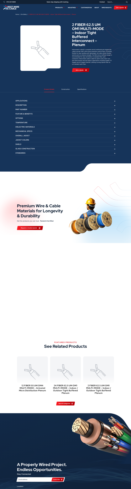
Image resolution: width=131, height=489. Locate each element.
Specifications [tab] (81, 89)
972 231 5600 (11, 2)
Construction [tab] (65, 89)
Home (17, 14)
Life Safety (24, 14)
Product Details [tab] (49, 89)
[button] (127, 2)
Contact (102, 2)
